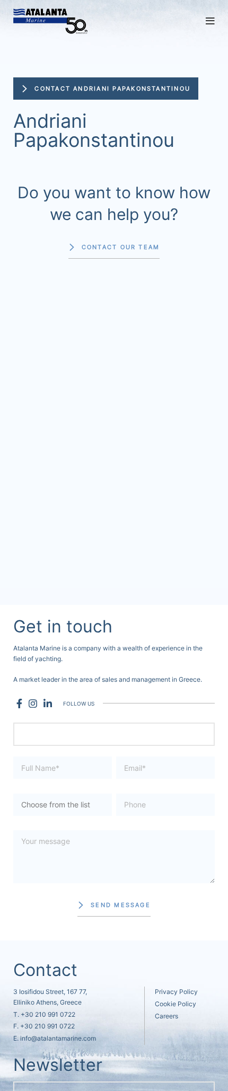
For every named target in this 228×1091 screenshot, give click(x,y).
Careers (166, 1016)
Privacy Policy (176, 992)
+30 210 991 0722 (48, 1014)
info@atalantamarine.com (58, 1038)
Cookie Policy (175, 1004)
